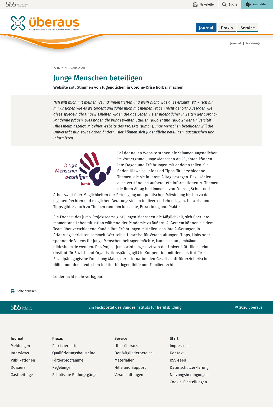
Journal (206, 27)
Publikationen (23, 360)
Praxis (227, 27)
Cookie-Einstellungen (188, 382)
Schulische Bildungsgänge (74, 374)
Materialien (125, 360)
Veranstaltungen (129, 374)
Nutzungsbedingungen (189, 374)
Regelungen (62, 367)
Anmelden (260, 4)
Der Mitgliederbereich (134, 353)
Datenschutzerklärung (189, 367)
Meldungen (254, 43)
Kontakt (177, 353)
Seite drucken (27, 291)
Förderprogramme (67, 360)
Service (248, 27)
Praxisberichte (64, 345)
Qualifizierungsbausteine (73, 353)
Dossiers (18, 367)
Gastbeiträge (22, 374)
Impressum (179, 345)
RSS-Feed (178, 360)
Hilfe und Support (130, 367)
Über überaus (126, 345)
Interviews (20, 353)
